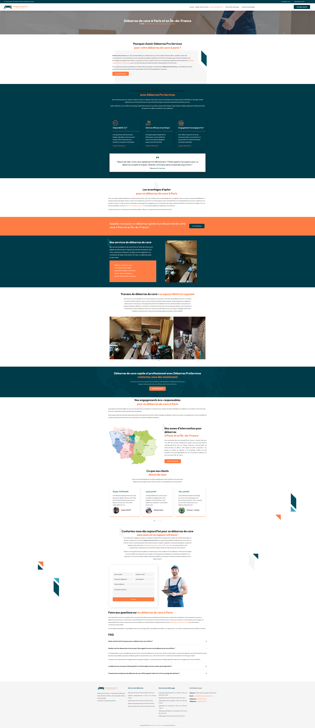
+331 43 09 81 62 (201, 699)
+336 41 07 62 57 (201, 701)
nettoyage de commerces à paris (179, 622)
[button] (19, 1)
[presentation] (154, 521)
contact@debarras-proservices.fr (203, 696)
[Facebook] (308, 1)
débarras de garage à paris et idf (135, 205)
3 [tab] (157, 520)
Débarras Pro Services (157, 725)
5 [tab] (160, 520)
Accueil (142, 23)
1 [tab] (154, 520)
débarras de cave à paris (163, 47)
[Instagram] (312, 1)
